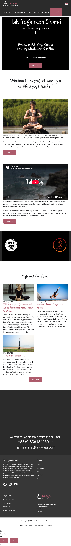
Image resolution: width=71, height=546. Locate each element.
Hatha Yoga (6, 506)
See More (35, 380)
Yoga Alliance (7, 503)
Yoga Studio (38, 12)
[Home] (5, 3)
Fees (29, 12)
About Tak (6, 13)
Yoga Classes (19, 13)
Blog (47, 12)
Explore (35, 65)
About (38, 464)
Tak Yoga (13, 3)
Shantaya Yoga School (9, 500)
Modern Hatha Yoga (9, 510)
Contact (55, 12)
